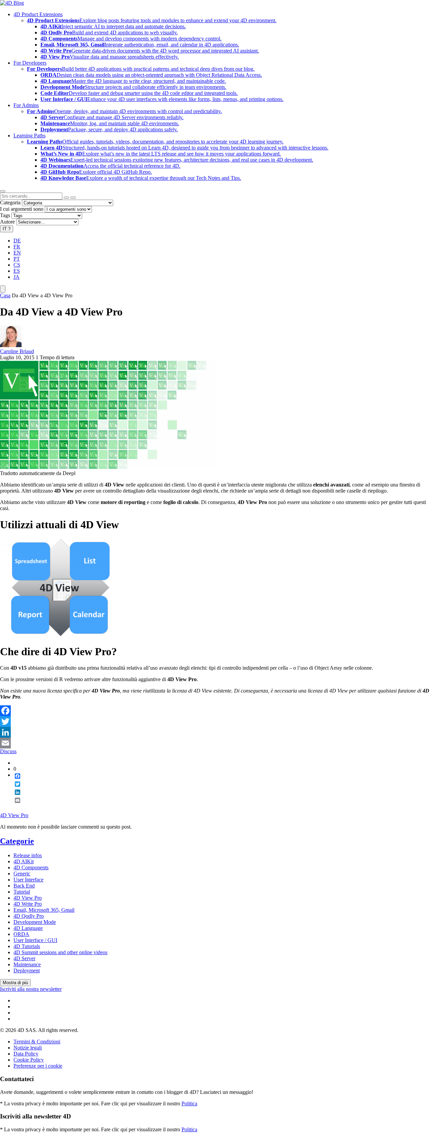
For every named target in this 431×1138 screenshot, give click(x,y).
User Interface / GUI (35, 940)
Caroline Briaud (17, 351)
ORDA (21, 934)
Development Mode (34, 922)
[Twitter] (215, 721)
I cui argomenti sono (21, 209)
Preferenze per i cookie (37, 1066)
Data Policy (25, 1054)
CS (16, 265)
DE (17, 240)
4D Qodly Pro (28, 916)
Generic (21, 873)
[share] (14, 805)
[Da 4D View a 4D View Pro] (108, 467)
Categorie (17, 841)
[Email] (215, 743)
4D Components (30, 867)
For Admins (26, 105)
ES (16, 271)
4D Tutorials (26, 946)
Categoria (10, 202)
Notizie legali (27, 1047)
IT (6, 228)
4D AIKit (23, 861)
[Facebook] (215, 710)
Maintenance (27, 964)
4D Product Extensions (38, 14)
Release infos (27, 855)
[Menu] (2, 289)
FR (16, 246)
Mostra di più (15, 982)
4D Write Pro (27, 904)
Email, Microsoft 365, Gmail (43, 910)
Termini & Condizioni (36, 1041)
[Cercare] (73, 198)
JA (16, 277)
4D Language (28, 928)
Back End (24, 886)
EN (17, 253)
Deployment (26, 970)
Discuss (8, 751)
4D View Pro (14, 815)
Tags (5, 215)
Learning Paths (29, 135)
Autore (7, 222)
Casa (5, 295)
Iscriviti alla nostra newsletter (31, 989)
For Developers (29, 63)
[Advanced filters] (66, 198)
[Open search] (2, 191)
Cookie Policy (28, 1060)
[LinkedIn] (215, 732)
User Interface (28, 879)
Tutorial (21, 892)
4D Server (24, 958)
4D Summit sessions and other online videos (60, 952)
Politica (189, 1103)
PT (16, 259)
